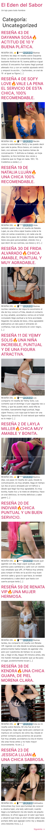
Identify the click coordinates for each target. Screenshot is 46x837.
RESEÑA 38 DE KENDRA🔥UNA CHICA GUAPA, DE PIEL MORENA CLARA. (22, 673)
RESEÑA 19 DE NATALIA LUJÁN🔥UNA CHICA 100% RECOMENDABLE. (18, 174)
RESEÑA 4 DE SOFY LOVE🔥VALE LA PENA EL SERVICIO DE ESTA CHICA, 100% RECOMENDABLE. (22, 88)
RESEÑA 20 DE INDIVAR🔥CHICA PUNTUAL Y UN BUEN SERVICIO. (21, 510)
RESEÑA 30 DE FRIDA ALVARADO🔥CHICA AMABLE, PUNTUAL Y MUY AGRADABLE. (21, 255)
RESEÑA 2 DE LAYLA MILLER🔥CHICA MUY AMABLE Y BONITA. (22, 429)
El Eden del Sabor (21, 5)
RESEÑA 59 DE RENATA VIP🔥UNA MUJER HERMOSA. (23, 592)
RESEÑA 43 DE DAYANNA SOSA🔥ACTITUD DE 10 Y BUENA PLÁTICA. (19, 39)
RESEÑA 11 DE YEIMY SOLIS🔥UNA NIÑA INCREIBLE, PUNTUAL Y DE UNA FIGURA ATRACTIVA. (21, 345)
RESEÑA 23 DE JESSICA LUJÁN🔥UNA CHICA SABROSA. (22, 755)
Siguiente (39, 829)
